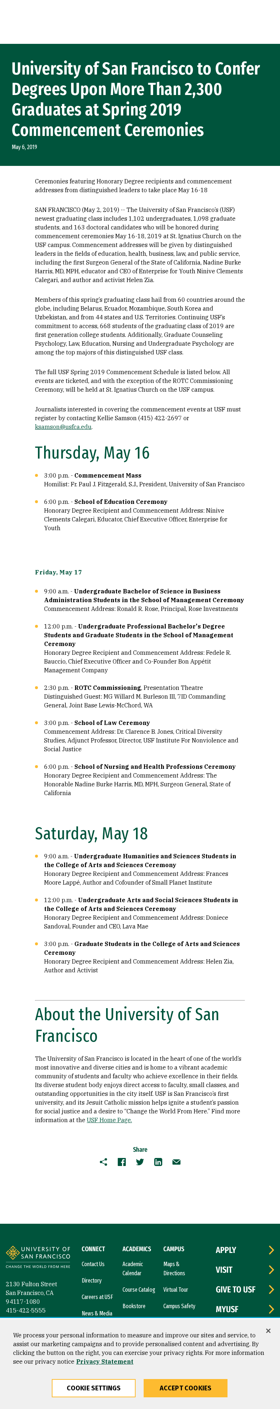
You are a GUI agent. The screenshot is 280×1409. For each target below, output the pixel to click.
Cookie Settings (94, 1388)
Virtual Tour (175, 1289)
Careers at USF (97, 1297)
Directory (92, 1280)
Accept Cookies (186, 1388)
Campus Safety (179, 1306)
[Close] (268, 1331)
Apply (226, 1250)
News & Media (97, 1313)
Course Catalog (138, 1289)
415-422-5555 (26, 1310)
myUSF (227, 1309)
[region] (140, 1364)
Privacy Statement (104, 1361)
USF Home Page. (109, 1120)
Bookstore (133, 1306)
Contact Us (93, 1264)
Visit (224, 1269)
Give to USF (236, 1289)
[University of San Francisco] (38, 1258)
